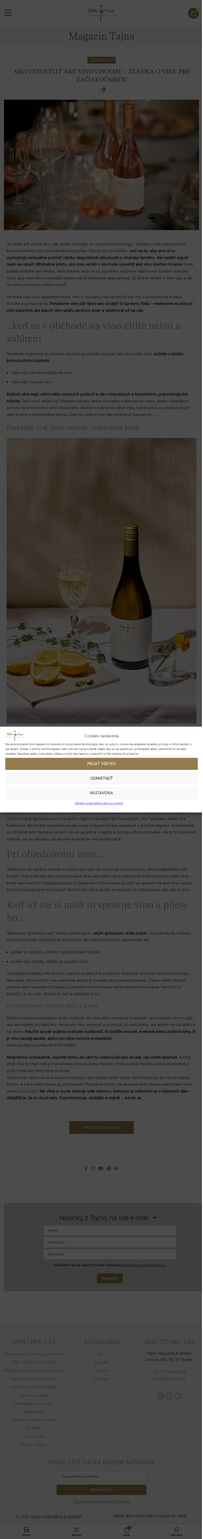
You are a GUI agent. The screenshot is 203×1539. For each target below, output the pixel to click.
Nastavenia (101, 793)
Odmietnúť (101, 778)
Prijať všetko (101, 763)
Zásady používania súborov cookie (99, 803)
